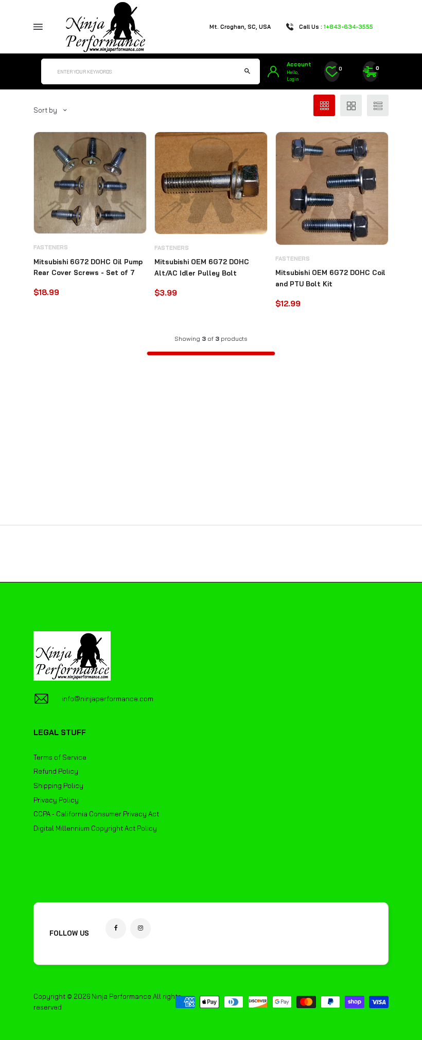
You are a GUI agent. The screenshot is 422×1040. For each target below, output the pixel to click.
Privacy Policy (56, 800)
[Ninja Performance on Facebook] (116, 928)
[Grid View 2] (351, 105)
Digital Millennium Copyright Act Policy (95, 828)
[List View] (378, 105)
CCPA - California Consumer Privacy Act (96, 814)
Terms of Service (59, 757)
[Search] (247, 71)
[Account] (273, 71)
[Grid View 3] (324, 105)
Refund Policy (55, 771)
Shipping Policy (58, 785)
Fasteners (50, 247)
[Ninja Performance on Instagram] (140, 928)
